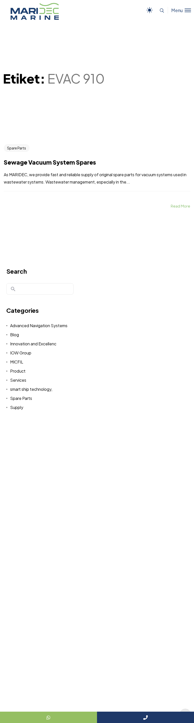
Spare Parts (16, 148)
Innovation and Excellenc (33, 343)
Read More (180, 205)
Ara (13, 289)
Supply (16, 407)
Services (18, 380)
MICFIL (16, 362)
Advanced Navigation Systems (38, 325)
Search (16, 271)
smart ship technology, (31, 389)
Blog (14, 334)
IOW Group (20, 352)
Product (18, 371)
